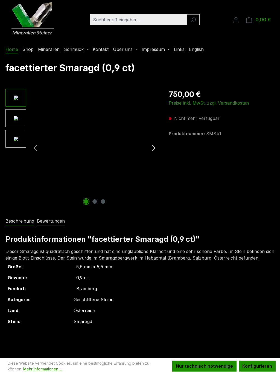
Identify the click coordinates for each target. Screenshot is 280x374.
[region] (81, 147)
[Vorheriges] (35, 148)
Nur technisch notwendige (204, 366)
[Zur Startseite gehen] (32, 18)
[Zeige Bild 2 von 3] (94, 201)
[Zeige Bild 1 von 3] (86, 201)
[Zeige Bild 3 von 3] (103, 201)
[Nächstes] (154, 148)
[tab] (19, 221)
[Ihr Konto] (236, 19)
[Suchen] (193, 19)
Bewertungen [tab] (51, 221)
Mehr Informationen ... (42, 369)
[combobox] (138, 19)
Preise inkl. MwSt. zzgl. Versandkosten (209, 103)
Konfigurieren (257, 366)
